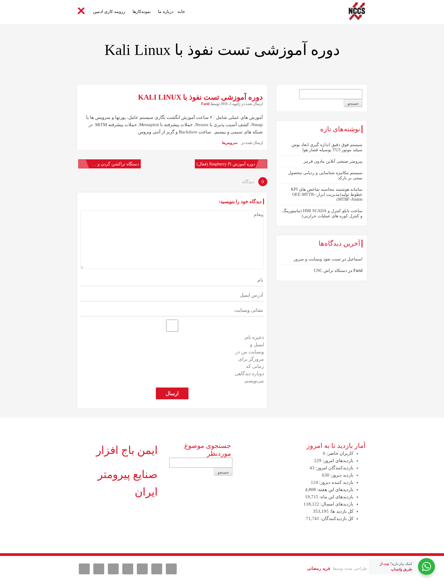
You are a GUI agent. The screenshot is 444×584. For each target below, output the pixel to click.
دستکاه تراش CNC (330, 270)
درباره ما (165, 11)
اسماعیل (354, 259)
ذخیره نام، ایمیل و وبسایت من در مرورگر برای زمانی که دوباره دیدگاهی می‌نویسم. (249, 359)
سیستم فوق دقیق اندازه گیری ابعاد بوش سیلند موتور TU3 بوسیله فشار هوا (326, 147)
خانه (181, 11)
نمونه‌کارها (142, 11)
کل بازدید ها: (341, 511)
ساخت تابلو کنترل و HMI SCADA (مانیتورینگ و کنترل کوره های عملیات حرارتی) (322, 213)
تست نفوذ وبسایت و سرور (317, 259)
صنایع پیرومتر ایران (128, 483)
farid (205, 104)
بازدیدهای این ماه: (335, 496)
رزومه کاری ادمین (109, 11)
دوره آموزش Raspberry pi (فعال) (226, 164)
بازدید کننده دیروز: (335, 482)
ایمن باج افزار (127, 450)
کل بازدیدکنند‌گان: (336, 518)
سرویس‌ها (229, 143)
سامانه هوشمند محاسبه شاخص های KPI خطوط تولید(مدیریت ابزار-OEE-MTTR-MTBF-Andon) (326, 194)
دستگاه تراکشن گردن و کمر (114, 164)
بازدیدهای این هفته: (334, 489)
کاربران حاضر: (339, 453)
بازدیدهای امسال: (336, 504)
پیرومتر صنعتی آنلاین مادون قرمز (333, 161)
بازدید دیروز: (341, 475)
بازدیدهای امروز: (337, 460)
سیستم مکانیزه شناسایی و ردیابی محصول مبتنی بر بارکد (325, 175)
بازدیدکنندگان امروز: (333, 467)
